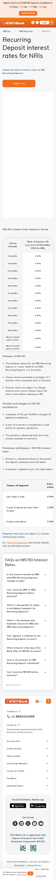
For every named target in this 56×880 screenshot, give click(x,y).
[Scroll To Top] (48, 701)
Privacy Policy (34, 865)
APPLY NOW (28, 13)
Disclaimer (19, 865)
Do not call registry (39, 861)
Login (44, 22)
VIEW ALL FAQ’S (13, 685)
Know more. (22, 874)
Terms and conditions (17, 861)
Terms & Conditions (17, 542)
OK (30, 873)
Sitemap (45, 869)
